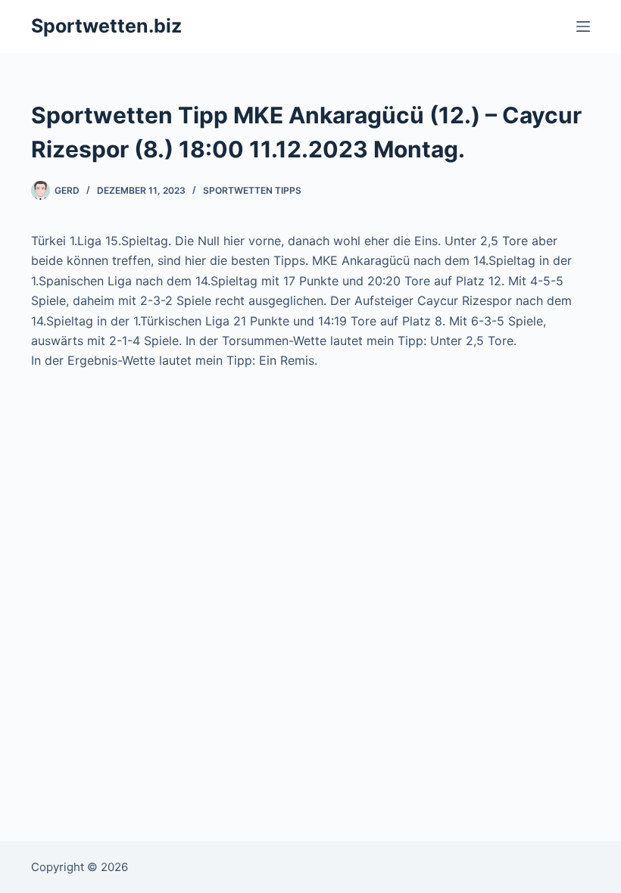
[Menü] (583, 26)
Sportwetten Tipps (252, 190)
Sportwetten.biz (106, 25)
